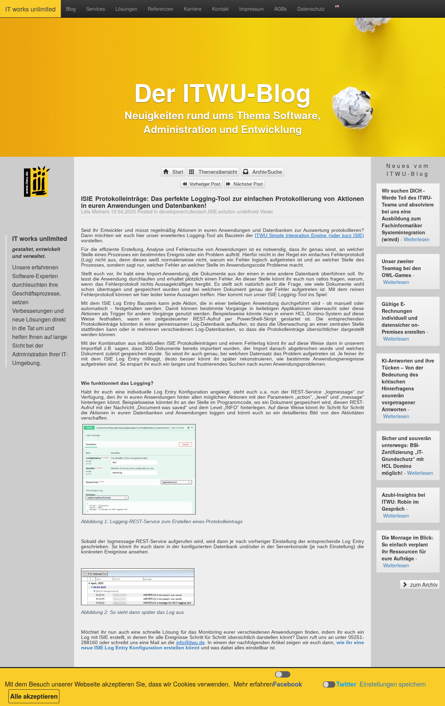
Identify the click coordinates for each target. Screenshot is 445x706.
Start (176, 171)
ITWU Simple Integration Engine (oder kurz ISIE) (309, 235)
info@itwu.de (190, 642)
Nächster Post (247, 183)
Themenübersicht (216, 171)
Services (95, 8)
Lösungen (126, 8)
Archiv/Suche (266, 171)
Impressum (251, 8)
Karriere (193, 8)
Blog (71, 8)
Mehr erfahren (253, 683)
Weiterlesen (417, 239)
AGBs (280, 8)
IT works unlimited (30, 8)
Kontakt (220, 8)
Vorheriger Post (204, 183)
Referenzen (160, 8)
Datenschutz (311, 8)
